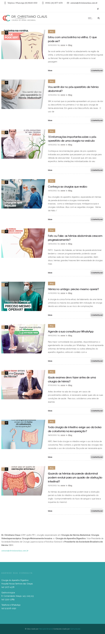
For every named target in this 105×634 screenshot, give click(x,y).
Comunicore (75, 629)
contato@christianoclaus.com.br (83, 3)
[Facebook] (98, 9)
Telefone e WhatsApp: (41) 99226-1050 (22, 3)
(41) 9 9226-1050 (8, 608)
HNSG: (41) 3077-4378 (53, 3)
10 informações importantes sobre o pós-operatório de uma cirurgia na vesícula (72, 139)
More (50, 70)
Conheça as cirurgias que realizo (67, 186)
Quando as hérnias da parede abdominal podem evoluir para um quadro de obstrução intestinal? (75, 477)
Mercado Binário (45, 629)
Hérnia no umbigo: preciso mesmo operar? (73, 289)
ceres (63, 45)
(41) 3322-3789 (7, 599)
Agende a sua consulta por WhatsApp (71, 331)
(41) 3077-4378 (7, 587)
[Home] (25, 20)
